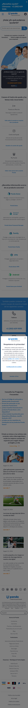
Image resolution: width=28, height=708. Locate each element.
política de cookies (13, 358)
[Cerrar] (25, 338)
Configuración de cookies (14, 366)
